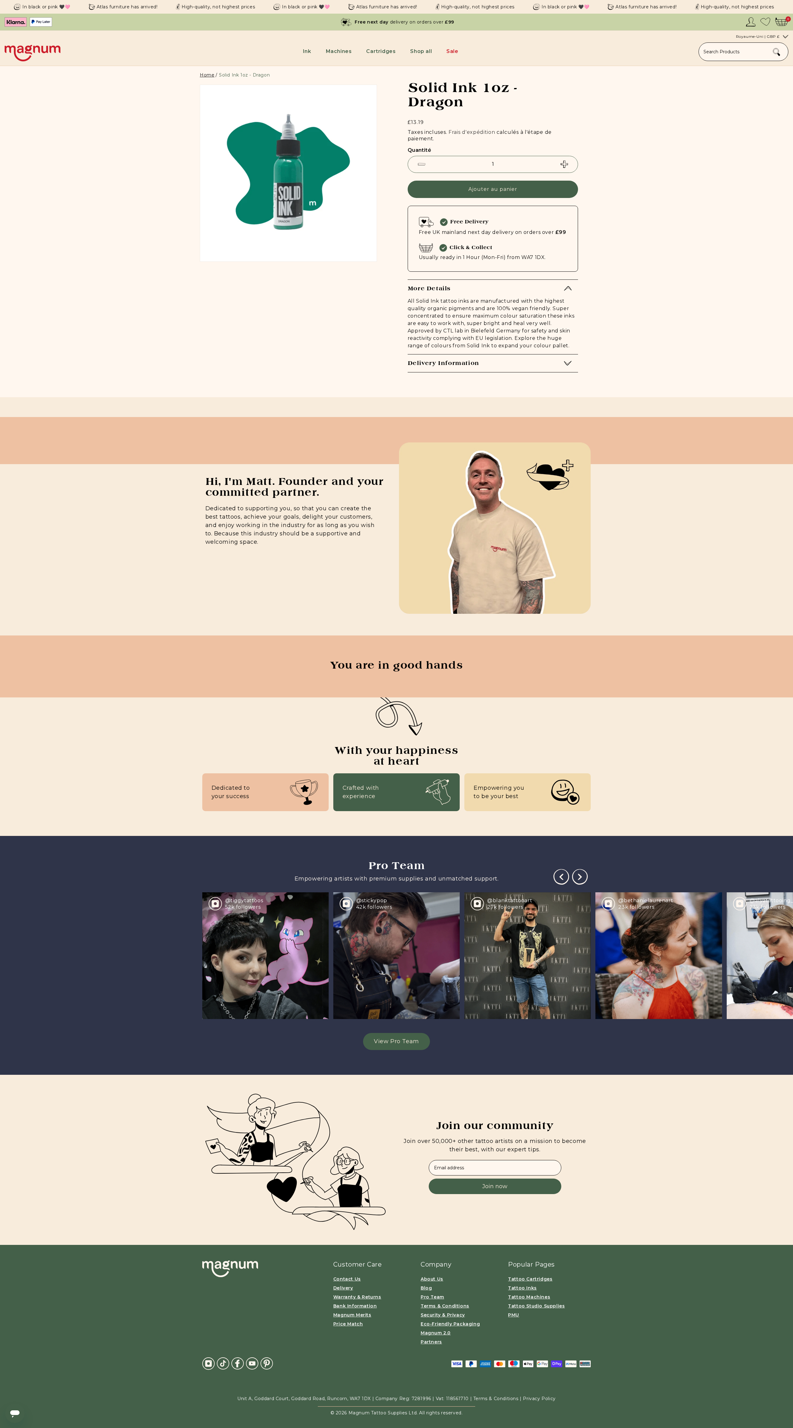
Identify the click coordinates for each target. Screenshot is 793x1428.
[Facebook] (237, 1363)
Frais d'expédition (472, 132)
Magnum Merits (352, 1315)
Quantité (419, 150)
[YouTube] (252, 1363)
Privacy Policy (539, 1398)
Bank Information (355, 1306)
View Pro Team (396, 1041)
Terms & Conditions (445, 1306)
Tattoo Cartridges (530, 1279)
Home (207, 75)
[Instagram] (208, 1363)
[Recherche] (776, 52)
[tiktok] (223, 1363)
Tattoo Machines (529, 1297)
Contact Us (347, 1279)
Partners (431, 1342)
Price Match (348, 1324)
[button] (308, 51)
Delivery (343, 1288)
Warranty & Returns (357, 1297)
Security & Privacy (443, 1315)
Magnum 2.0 (436, 1333)
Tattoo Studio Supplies (536, 1306)
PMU (513, 1315)
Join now (494, 1186)
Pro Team (432, 1297)
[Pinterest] (267, 1363)
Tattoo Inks (522, 1288)
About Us (432, 1279)
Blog (426, 1288)
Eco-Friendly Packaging (450, 1324)
